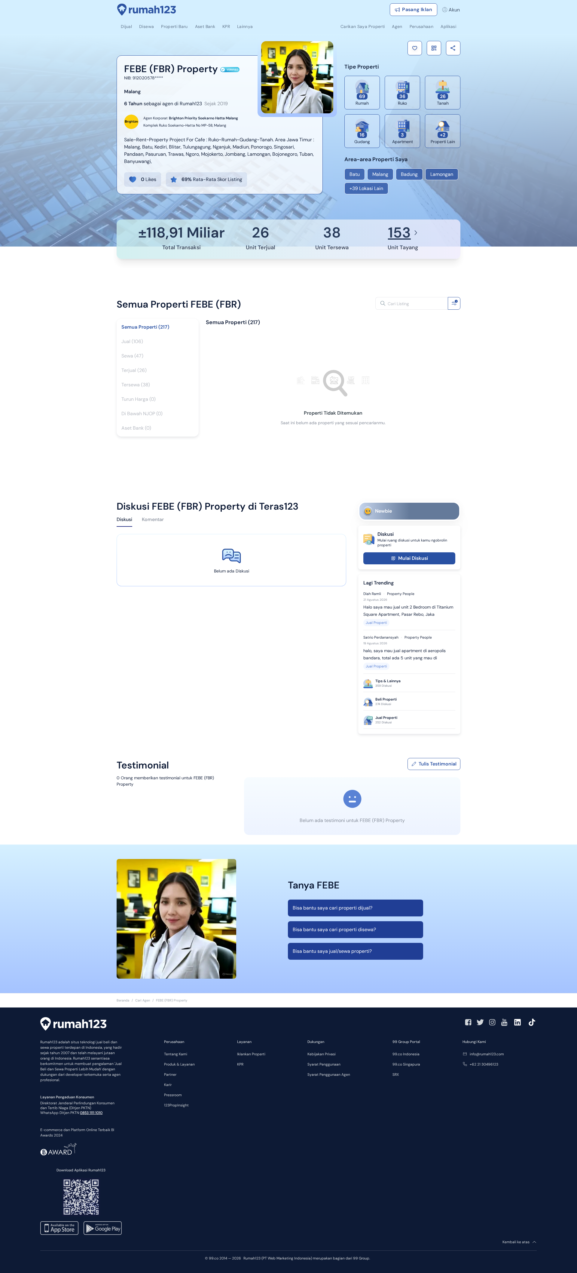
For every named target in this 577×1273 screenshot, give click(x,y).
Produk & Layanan (179, 1064)
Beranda (123, 1000)
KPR (240, 1064)
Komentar (153, 519)
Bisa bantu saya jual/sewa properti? (332, 951)
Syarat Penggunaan (323, 1064)
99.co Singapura (406, 1064)
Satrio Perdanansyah (380, 637)
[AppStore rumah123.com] (59, 1228)
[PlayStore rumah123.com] (103, 1228)
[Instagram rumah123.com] (492, 1022)
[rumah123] (73, 1024)
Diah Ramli (372, 593)
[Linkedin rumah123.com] (517, 1022)
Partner (170, 1074)
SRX (395, 1074)
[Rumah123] (146, 10)
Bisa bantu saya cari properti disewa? (334, 929)
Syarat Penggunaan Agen (328, 1074)
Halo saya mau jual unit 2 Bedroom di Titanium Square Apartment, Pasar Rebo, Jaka (408, 610)
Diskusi (124, 519)
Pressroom (173, 1095)
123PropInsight (176, 1105)
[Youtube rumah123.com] (504, 1022)
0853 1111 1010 (91, 1112)
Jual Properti (376, 622)
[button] (415, 48)
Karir (168, 1084)
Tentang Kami (175, 1054)
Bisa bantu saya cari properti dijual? (332, 908)
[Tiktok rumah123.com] (532, 1022)
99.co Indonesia (406, 1054)
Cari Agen (142, 1000)
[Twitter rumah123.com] (480, 1022)
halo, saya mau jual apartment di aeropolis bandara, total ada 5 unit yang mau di (404, 654)
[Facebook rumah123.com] (468, 1022)
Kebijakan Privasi (321, 1054)
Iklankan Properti (251, 1054)
